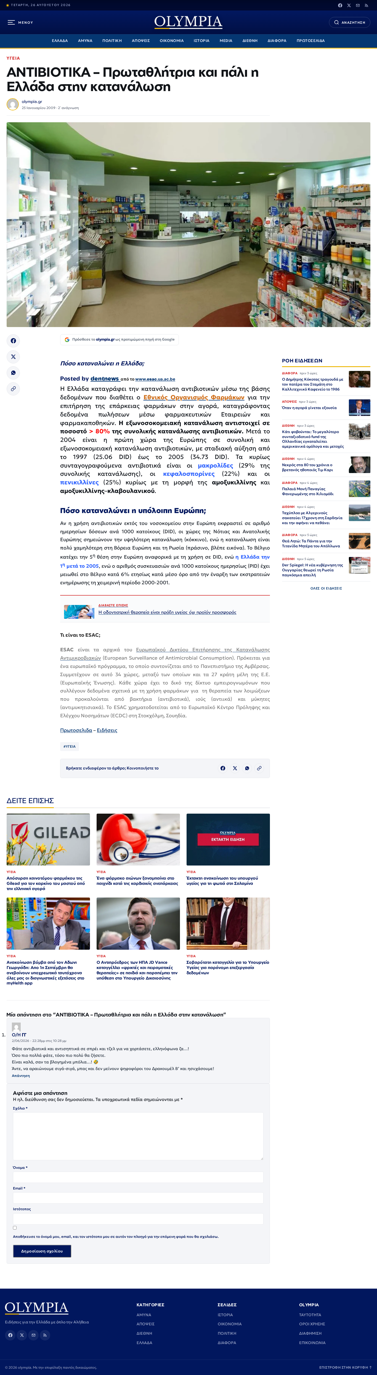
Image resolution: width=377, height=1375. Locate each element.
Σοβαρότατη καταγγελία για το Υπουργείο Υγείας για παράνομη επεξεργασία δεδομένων (228, 967)
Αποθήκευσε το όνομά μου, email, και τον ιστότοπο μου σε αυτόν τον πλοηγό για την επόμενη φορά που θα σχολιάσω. (116, 1236)
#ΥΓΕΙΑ (69, 746)
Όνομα (20, 1167)
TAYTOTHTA (310, 1314)
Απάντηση (21, 1075)
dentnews (106, 378)
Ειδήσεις (107, 730)
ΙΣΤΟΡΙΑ (202, 40)
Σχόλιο (20, 1108)
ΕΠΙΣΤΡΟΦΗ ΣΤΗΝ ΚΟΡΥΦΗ (345, 1367)
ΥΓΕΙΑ (13, 58)
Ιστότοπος (22, 1209)
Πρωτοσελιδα (76, 730)
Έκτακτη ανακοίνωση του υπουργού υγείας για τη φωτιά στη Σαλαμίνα (222, 880)
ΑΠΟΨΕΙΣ (141, 40)
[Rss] (366, 5)
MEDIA (226, 40)
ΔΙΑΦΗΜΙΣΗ (310, 1333)
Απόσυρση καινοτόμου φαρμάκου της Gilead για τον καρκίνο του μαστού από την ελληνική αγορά (46, 883)
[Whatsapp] (13, 372)
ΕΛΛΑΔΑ (60, 40)
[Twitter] (349, 5)
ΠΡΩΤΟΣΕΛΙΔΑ (311, 40)
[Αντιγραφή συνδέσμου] (13, 388)
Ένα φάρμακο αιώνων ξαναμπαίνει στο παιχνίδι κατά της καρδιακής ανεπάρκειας (137, 880)
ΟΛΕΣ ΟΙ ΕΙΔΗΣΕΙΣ (326, 588)
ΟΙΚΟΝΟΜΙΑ (172, 40)
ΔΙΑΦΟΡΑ (277, 40)
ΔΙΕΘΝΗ (250, 40)
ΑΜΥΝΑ (85, 40)
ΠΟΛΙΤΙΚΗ (112, 40)
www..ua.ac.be (155, 379)
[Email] (358, 5)
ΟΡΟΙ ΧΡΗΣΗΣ (312, 1323)
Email (19, 1188)
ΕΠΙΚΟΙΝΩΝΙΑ (312, 1342)
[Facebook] (340, 5)
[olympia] (188, 22)
